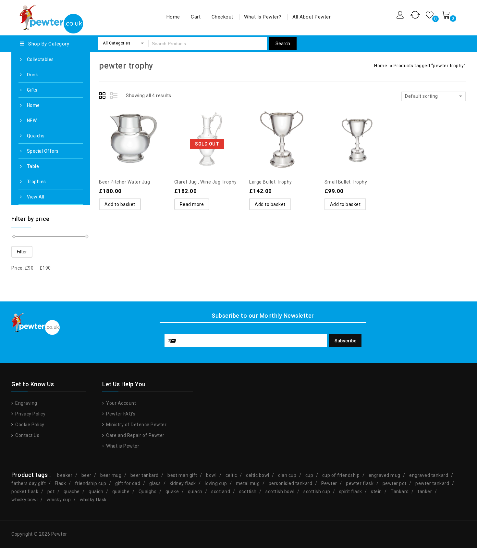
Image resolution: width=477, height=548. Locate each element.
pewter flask (359, 483)
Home (173, 17)
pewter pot (395, 483)
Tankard (400, 491)
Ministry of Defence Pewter (135, 424)
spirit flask (350, 491)
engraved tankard (428, 475)
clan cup (287, 475)
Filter (22, 251)
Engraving (25, 403)
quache (72, 491)
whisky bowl (24, 499)
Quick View (145, 124)
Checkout (222, 17)
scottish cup (316, 491)
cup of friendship (341, 475)
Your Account (120, 403)
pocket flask (24, 491)
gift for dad (127, 483)
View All (35, 196)
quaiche (121, 491)
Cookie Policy (29, 424)
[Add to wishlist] (119, 124)
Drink (32, 74)
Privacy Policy (29, 413)
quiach (195, 491)
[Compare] (132, 124)
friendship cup (90, 483)
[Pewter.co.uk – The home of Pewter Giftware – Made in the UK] (50, 16)
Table (33, 166)
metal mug (248, 483)
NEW (32, 120)
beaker (64, 475)
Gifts (32, 90)
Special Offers (43, 151)
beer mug (110, 475)
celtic (231, 475)
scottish (248, 491)
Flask (60, 483)
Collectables (40, 59)
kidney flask (183, 483)
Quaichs (36, 135)
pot (51, 491)
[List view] (114, 96)
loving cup (216, 483)
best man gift (182, 475)
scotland (220, 491)
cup (309, 475)
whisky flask (93, 499)
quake (172, 491)
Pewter (329, 483)
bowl (211, 475)
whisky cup (59, 499)
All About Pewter (311, 17)
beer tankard (144, 475)
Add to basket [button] (119, 204)
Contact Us (26, 435)
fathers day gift (28, 483)
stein (376, 491)
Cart (196, 17)
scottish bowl (280, 491)
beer (86, 475)
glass (155, 483)
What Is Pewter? (263, 17)
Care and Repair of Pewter (135, 435)
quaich (96, 491)
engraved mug (384, 475)
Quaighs (148, 491)
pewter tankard (432, 483)
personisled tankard (290, 483)
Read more (192, 204)
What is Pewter (122, 446)
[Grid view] (103, 96)
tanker (425, 491)
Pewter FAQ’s (120, 413)
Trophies (36, 181)
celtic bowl (257, 475)
